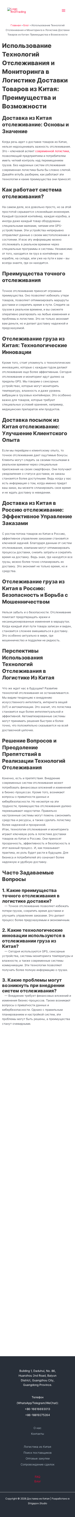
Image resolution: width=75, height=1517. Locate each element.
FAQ (37, 1476)
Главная (16, 25)
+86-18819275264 (37, 1415)
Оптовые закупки (38, 1458)
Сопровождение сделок (37, 1464)
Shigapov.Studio (37, 1503)
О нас (37, 1428)
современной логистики (52, 151)
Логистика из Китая (37, 1446)
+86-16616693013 (37, 1409)
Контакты (37, 1433)
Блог (26, 25)
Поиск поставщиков (38, 1452)
